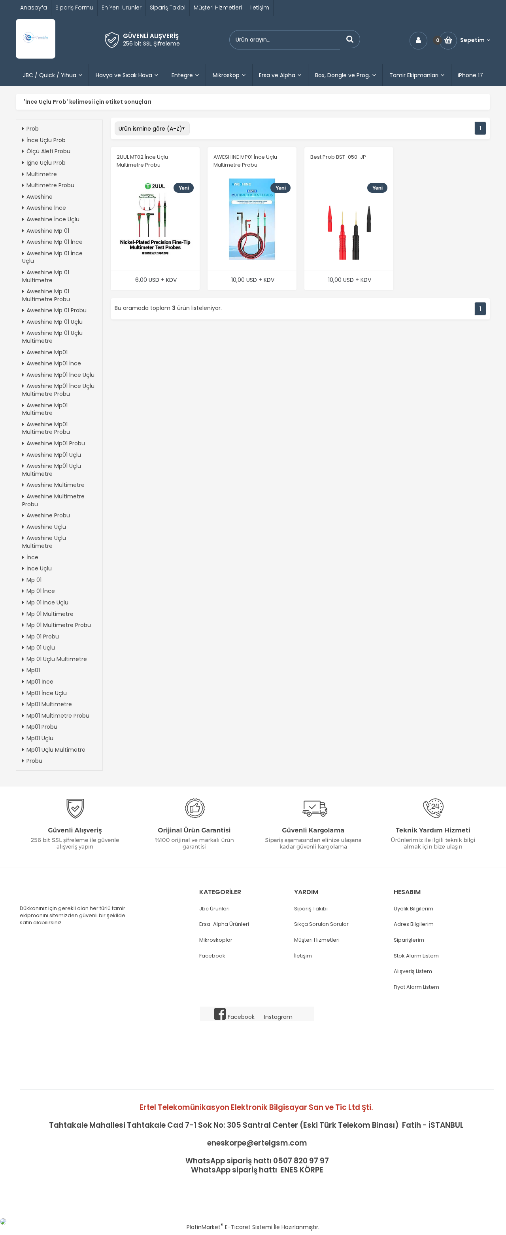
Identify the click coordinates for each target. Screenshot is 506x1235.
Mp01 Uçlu (39, 738)
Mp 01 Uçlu (40, 648)
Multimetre (41, 174)
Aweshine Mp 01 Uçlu (54, 322)
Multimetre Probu (50, 185)
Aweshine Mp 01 (47, 231)
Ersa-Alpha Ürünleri (224, 924)
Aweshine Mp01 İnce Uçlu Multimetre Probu (58, 390)
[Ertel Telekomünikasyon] (35, 57)
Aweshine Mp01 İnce (53, 363)
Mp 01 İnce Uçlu (47, 602)
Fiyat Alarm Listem (416, 987)
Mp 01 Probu (42, 636)
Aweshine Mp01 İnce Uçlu (60, 375)
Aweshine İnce (46, 208)
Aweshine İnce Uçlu (52, 219)
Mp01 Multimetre (49, 704)
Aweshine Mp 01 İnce (54, 242)
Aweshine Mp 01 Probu (56, 310)
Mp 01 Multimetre (50, 614)
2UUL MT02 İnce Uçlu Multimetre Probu (142, 161)
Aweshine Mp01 (47, 352)
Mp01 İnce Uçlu (46, 693)
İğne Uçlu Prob (46, 163)
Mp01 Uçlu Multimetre (55, 750)
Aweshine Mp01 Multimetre (45, 409)
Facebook (212, 956)
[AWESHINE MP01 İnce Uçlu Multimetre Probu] (252, 220)
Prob (32, 129)
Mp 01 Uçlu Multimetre (56, 659)
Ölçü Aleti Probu (48, 151)
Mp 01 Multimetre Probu (58, 625)
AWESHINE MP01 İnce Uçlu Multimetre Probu (245, 161)
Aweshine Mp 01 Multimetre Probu (46, 295)
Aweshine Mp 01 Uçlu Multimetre (52, 337)
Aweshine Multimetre (55, 485)
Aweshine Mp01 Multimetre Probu (46, 428)
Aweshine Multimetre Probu (53, 500)
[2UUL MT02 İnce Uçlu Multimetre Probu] (155, 220)
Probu (34, 761)
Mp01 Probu (41, 727)
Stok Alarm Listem (416, 956)
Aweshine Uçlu (46, 527)
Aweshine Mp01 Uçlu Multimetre (51, 470)
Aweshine (39, 197)
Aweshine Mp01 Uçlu (53, 455)
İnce (32, 557)
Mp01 (33, 670)
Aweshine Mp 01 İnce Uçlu (52, 257)
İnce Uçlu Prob (46, 140)
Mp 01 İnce (40, 591)
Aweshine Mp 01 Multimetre (45, 276)
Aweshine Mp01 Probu (55, 443)
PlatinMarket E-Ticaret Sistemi (229, 1227)
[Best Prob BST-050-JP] (348, 220)
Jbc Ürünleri (214, 908)
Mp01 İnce (39, 682)
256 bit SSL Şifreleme (151, 44)
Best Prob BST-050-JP (338, 157)
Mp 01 (34, 580)
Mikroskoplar (215, 940)
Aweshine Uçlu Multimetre (44, 542)
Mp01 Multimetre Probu (57, 716)
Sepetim (472, 40)
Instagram (278, 1017)
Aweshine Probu (48, 515)
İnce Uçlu (39, 568)
